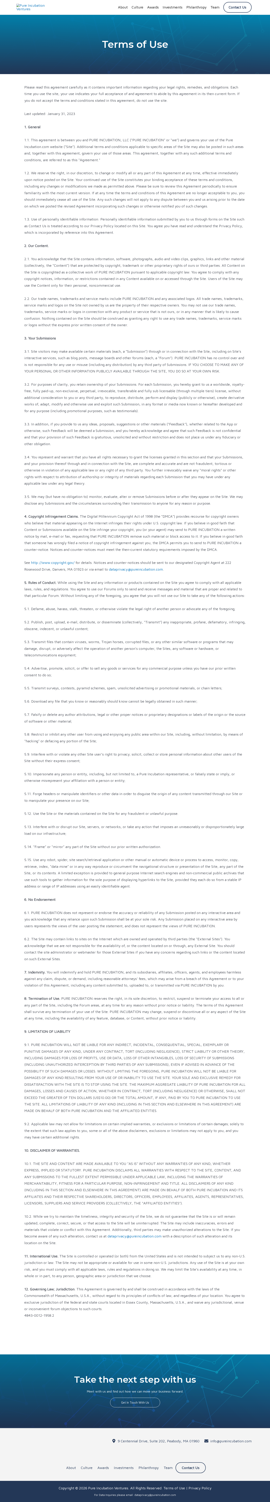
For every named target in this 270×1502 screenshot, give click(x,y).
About (71, 1468)
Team (168, 1468)
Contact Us (190, 1468)
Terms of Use (174, 1488)
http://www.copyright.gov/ (53, 563)
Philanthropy (149, 1468)
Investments (124, 1468)
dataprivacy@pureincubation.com (136, 569)
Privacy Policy (200, 1488)
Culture (87, 1468)
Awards (103, 1468)
